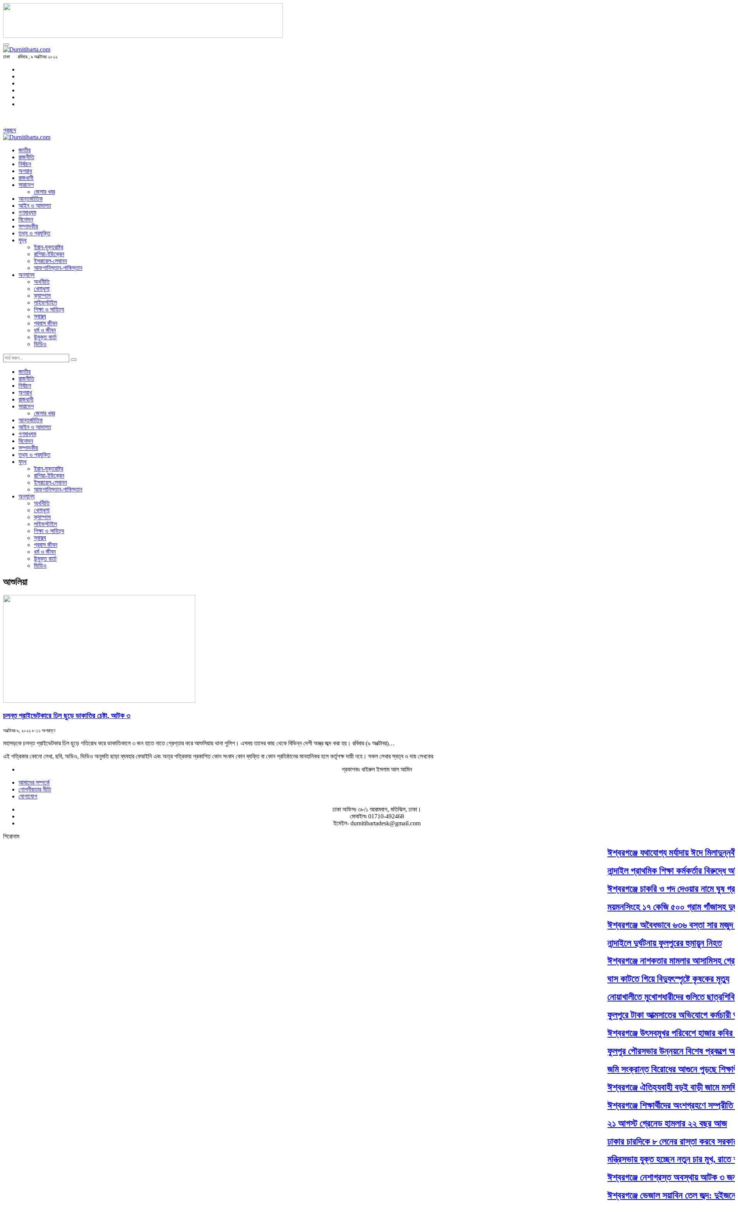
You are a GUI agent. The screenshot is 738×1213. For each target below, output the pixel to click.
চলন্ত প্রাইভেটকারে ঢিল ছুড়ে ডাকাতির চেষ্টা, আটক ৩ (66, 715)
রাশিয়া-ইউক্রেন (49, 254)
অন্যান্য (26, 275)
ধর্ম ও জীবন (45, 330)
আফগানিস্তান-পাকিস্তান (58, 268)
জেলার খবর (44, 191)
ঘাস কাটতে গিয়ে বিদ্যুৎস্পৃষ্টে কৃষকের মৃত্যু (657, 979)
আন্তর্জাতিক (30, 198)
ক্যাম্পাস (42, 295)
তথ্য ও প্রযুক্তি (34, 233)
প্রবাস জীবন (45, 323)
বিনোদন (25, 219)
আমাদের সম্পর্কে (34, 782)
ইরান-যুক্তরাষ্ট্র (48, 247)
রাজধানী (25, 178)
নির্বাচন (24, 164)
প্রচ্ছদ (9, 130)
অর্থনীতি (42, 281)
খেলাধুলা (42, 288)
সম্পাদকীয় (28, 226)
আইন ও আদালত (34, 205)
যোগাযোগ (27, 796)
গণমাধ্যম (27, 212)
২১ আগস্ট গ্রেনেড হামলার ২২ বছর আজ (655, 1123)
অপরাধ (25, 171)
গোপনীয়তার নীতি (34, 789)
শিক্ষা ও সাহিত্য (49, 309)
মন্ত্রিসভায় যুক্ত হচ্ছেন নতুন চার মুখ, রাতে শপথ (665, 1160)
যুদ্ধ (22, 240)
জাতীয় (24, 150)
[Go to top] (6, 44)
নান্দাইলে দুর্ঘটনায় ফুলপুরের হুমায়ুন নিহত (653, 943)
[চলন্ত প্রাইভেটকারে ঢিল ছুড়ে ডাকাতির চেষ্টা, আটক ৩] (99, 700)
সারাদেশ (26, 185)
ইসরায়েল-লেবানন (50, 261)
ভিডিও (40, 344)
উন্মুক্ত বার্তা (45, 337)
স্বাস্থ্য (40, 316)
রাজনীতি (26, 157)
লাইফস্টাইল (45, 302)
